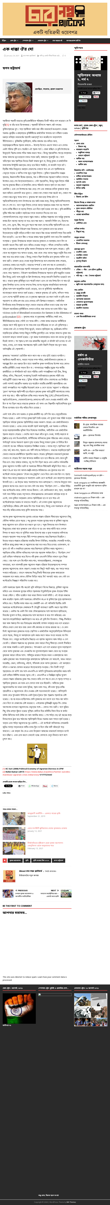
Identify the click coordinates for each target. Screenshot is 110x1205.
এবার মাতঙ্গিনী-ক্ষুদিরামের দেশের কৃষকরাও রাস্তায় (47, 828)
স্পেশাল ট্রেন (27, 41)
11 (84, 62)
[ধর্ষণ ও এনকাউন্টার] (90, 343)
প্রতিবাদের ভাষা (97, 493)
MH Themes (71, 1202)
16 (102, 62)
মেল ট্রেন (13, 41)
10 (80, 62)
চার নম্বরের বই (57, 41)
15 (98, 62)
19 (91, 65)
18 (87, 65)
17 (84, 65)
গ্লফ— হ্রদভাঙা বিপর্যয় (91, 435)
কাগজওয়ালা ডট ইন (73, 41)
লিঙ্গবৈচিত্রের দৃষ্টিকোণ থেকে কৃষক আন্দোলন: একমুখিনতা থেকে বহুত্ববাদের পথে (45, 844)
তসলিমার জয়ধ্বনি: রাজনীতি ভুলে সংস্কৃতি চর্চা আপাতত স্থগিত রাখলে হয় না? (90, 486)
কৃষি (26, 861)
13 (91, 62)
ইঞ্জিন (4, 41)
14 (95, 62)
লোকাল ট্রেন (42, 41)
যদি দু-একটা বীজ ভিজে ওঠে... (50, 56)
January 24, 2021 (12, 56)
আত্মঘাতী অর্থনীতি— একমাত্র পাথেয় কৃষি (44, 813)
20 (95, 65)
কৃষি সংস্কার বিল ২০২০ (41, 861)
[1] (7, 125)
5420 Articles (50, 871)
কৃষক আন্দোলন (15, 861)
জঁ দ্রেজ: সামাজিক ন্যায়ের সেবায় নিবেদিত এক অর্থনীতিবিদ (93, 427)
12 (87, 62)
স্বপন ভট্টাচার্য (58, 861)
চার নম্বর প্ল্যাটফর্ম (29, 56)
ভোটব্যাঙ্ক (90, 170)
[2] (18, 317)
